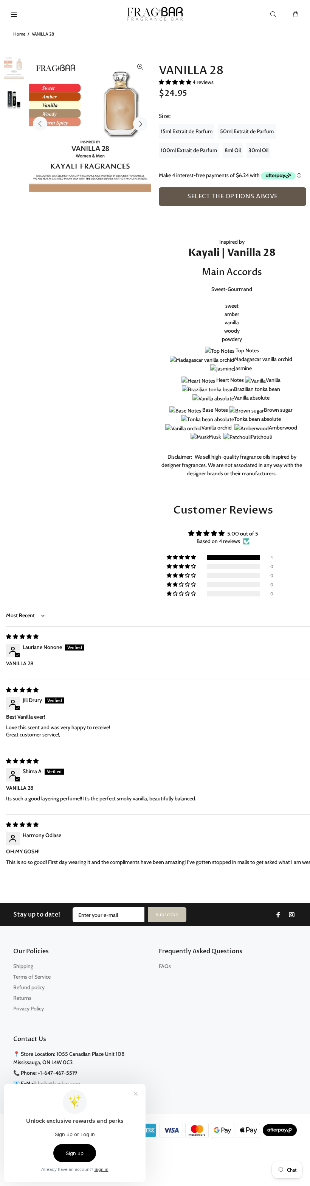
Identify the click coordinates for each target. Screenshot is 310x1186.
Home (19, 34)
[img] (22, 636)
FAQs (165, 966)
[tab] (162, 210)
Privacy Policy (28, 1008)
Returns (22, 998)
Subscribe (167, 915)
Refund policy (29, 987)
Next (140, 124)
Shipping (23, 966)
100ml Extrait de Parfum (189, 150)
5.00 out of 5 (242, 533)
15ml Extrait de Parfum (186, 131)
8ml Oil (233, 150)
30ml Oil (258, 150)
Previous (40, 124)
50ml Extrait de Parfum (247, 131)
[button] (175, 82)
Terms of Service (32, 976)
